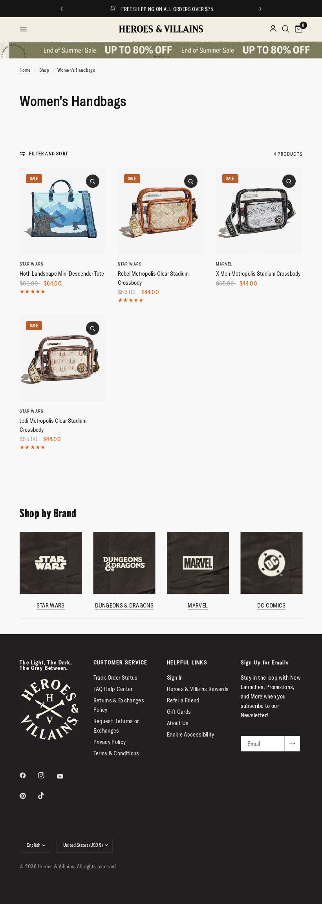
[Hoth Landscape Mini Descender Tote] (63, 211)
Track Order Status (115, 677)
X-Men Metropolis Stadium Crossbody (258, 273)
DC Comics (271, 605)
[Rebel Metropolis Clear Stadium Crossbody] (161, 211)
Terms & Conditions (116, 753)
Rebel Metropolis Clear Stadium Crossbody (153, 278)
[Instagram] (46, 775)
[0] (297, 29)
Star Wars (32, 264)
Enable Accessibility (190, 734)
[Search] (285, 29)
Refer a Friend (183, 700)
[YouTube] (65, 776)
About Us (178, 723)
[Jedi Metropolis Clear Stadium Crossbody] (63, 358)
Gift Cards (179, 711)
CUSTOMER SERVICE (120, 662)
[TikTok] (46, 795)
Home (25, 70)
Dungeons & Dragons (124, 605)
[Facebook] (28, 775)
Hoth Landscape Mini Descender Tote (62, 273)
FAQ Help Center (113, 689)
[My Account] (273, 29)
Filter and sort (48, 153)
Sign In (175, 677)
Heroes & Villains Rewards (198, 689)
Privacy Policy (109, 742)
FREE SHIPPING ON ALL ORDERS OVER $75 (167, 9)
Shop (44, 70)
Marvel (224, 264)
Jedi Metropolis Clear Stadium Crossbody (53, 425)
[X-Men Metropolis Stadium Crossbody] (259, 211)
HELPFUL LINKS (187, 662)
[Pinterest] (28, 795)
